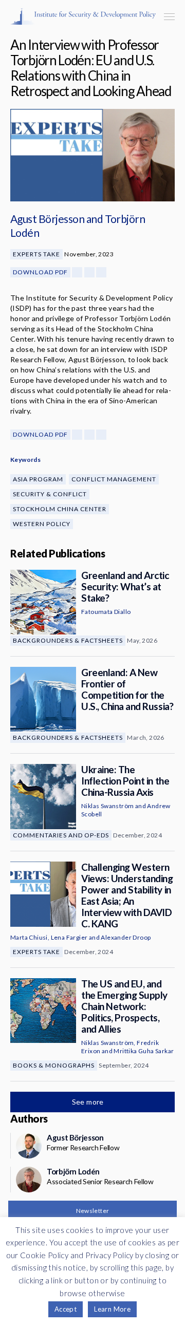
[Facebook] (77, 272)
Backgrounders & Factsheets (68, 640)
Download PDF (40, 272)
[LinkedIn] (101, 272)
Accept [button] (65, 1309)
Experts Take (36, 254)
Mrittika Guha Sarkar (144, 1051)
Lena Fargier (69, 937)
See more (89, 1101)
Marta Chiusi (29, 937)
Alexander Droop (126, 937)
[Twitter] (89, 272)
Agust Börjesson (47, 218)
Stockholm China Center (59, 509)
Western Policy (41, 524)
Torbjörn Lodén (73, 1171)
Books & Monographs (54, 1065)
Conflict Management (113, 479)
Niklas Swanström (107, 806)
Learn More (112, 1309)
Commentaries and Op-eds (61, 835)
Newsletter (92, 1211)
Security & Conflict (50, 494)
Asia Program (38, 479)
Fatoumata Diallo (106, 611)
